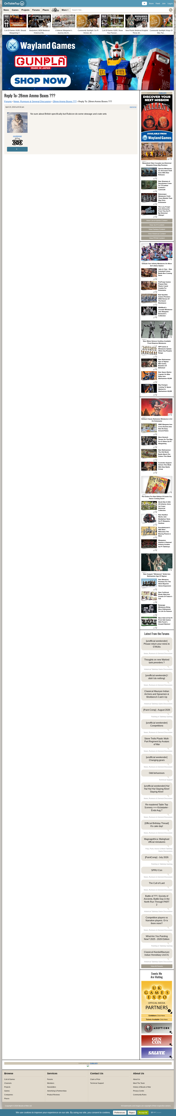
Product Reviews (53, 1095)
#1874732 (133, 107)
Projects (25, 10)
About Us (136, 1079)
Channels (8, 1083)
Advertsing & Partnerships (57, 1091)
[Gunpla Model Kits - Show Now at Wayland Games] (88, 62)
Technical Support (97, 1083)
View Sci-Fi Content (156, 225)
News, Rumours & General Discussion (32, 101)
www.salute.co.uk (156, 1052)
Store (151, 3)
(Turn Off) (162, 93)
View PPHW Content (157, 238)
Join (164, 3)
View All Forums (157, 966)
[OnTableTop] (14, 3)
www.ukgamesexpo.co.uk (156, 997)
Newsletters (51, 1087)
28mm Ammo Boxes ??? (65, 101)
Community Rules (139, 1095)
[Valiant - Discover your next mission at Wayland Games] (156, 141)
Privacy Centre (138, 1091)
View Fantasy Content (157, 229)
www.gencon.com (156, 1040)
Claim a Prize (95, 1079)
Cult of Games (9, 1079)
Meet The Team (139, 1083)
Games (15, 10)
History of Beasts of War (142, 1087)
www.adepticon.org (156, 1028)
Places (46, 10)
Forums (36, 10)
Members (50, 1083)
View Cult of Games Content (156, 221)
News (6, 10)
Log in (170, 3)
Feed (158, 3)
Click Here (157, 1016)
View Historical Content (157, 234)
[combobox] (122, 10)
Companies (8, 1095)
